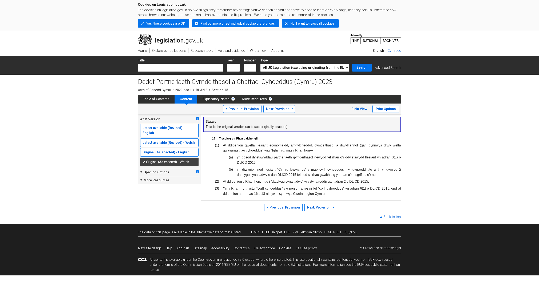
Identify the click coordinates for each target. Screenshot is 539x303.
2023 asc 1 (183, 90)
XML (295, 232)
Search (361, 67)
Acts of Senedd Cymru (154, 90)
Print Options (386, 109)
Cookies (285, 248)
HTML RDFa (332, 232)
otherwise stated (278, 260)
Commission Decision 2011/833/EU (209, 265)
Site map (200, 248)
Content (186, 99)
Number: (250, 60)
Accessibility (220, 248)
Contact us (242, 248)
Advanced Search (388, 68)
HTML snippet (272, 232)
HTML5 (255, 232)
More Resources (254, 99)
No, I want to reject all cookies (312, 23)
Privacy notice (264, 248)
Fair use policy (306, 248)
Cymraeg (394, 51)
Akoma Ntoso (311, 232)
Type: (264, 60)
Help (169, 248)
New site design (149, 248)
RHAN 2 (201, 90)
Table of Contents (156, 99)
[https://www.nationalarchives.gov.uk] (376, 38)
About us (182, 248)
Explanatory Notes (216, 99)
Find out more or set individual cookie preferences (238, 23)
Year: (230, 60)
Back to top (392, 217)
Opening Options (154, 172)
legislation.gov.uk (173, 35)
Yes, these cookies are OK (165, 23)
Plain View (359, 109)
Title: (141, 60)
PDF (287, 232)
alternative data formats (214, 232)
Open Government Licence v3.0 (221, 260)
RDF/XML (350, 232)
